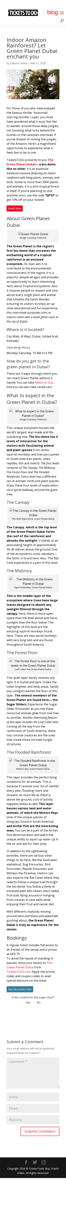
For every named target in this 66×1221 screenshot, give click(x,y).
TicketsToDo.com (19, 972)
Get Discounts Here (20, 989)
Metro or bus (44, 382)
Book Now (14, 208)
